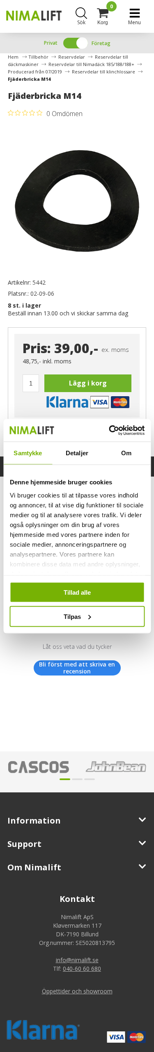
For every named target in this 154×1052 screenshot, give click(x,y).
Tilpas (72, 616)
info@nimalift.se (77, 960)
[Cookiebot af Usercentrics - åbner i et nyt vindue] (110, 430)
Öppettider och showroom (77, 991)
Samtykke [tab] (28, 453)
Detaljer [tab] (77, 453)
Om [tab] (126, 453)
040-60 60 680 (82, 968)
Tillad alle (77, 592)
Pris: (37, 348)
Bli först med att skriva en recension (77, 667)
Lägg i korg (88, 383)
